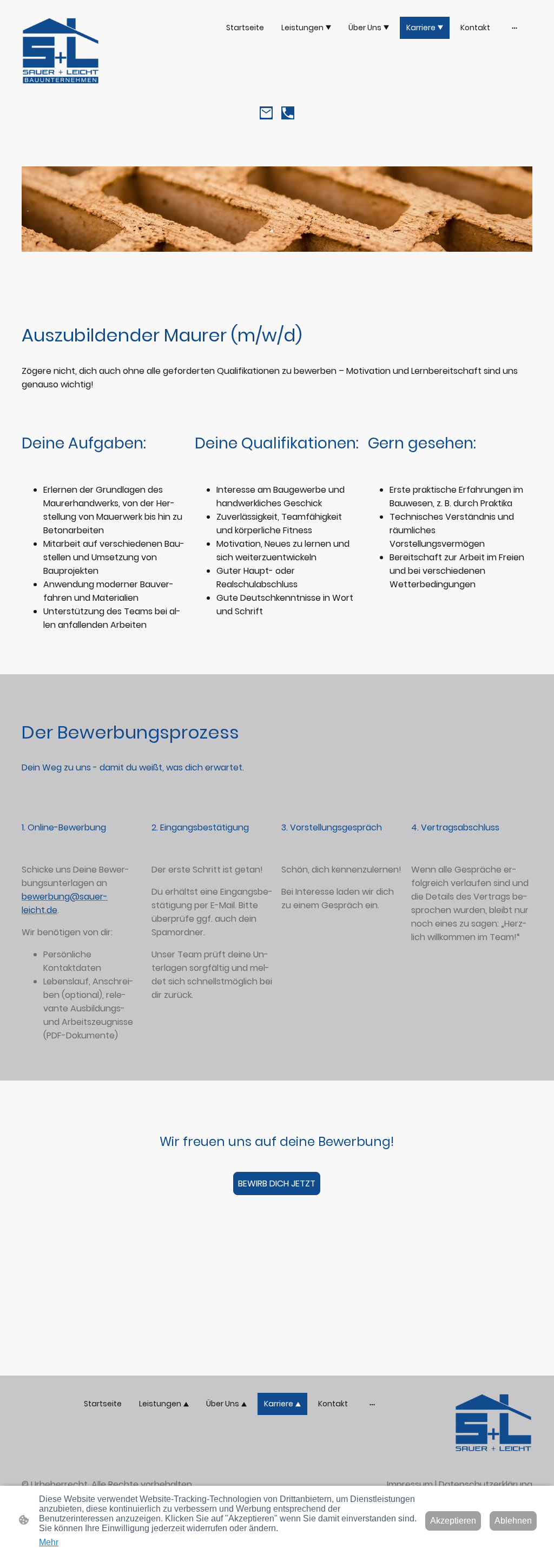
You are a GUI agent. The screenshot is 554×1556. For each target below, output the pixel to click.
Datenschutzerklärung (485, 1484)
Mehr (48, 1542)
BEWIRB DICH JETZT (276, 1183)
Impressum (410, 1484)
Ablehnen (513, 1520)
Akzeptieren (453, 1520)
